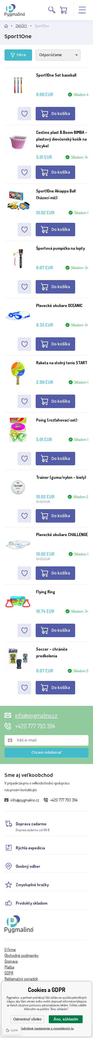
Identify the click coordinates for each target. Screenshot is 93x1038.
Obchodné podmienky (22, 955)
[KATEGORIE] (10, 26)
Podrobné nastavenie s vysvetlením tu (46, 1028)
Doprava (11, 961)
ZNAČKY (21, 26)
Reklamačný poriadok (21, 978)
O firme (10, 949)
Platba (9, 967)
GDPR (9, 972)
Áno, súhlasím (65, 1019)
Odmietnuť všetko (27, 1019)
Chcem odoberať (46, 752)
